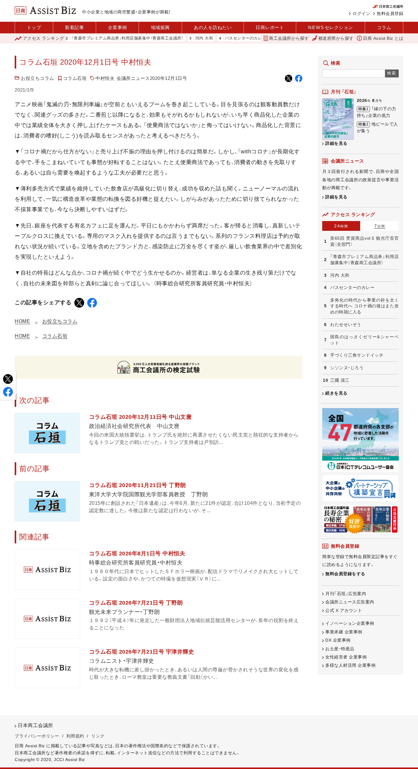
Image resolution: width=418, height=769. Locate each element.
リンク (98, 735)
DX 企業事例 (338, 640)
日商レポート (270, 27)
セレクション (330, 27)
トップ (34, 27)
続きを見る (336, 393)
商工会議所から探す (289, 38)
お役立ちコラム (37, 78)
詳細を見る (336, 143)
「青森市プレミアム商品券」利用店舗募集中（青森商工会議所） (114, 38)
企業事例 (117, 27)
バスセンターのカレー (231, 38)
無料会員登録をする (345, 573)
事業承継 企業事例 (343, 631)
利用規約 (75, 735)
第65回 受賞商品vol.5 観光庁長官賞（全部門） (364, 241)
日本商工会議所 (35, 725)
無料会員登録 (390, 13)
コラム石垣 (75, 78)
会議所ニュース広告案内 (349, 601)
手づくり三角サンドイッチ (356, 355)
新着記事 (74, 27)
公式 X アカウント (343, 610)
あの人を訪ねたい (213, 27)
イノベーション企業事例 (349, 623)
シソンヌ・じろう (347, 367)
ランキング (43, 38)
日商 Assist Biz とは (383, 38)
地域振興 (160, 27)
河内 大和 (190, 38)
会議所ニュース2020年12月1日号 (152, 78)
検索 (392, 73)
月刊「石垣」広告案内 (345, 593)
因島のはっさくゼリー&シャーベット (364, 339)
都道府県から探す (336, 38)
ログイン (361, 13)
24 (341, 225)
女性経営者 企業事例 (346, 657)
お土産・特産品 (339, 648)
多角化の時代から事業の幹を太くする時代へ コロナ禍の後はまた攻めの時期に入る (364, 306)
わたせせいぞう (345, 324)
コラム (384, 27)
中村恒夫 (104, 78)
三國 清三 (339, 380)
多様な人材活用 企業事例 (350, 665)
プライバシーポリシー (37, 735)
